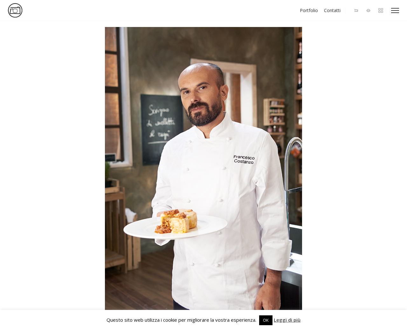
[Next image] (305, 175)
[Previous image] (102, 175)
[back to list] (356, 10)
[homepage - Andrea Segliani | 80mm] (35, 10)
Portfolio (309, 10)
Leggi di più (287, 320)
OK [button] (266, 320)
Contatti (332, 10)
